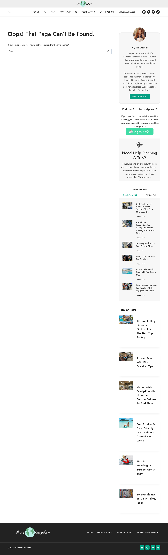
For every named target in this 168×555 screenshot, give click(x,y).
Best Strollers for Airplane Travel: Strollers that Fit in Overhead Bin (144, 208)
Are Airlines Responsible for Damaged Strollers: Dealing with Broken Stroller (145, 228)
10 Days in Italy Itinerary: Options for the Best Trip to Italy (146, 329)
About (36, 12)
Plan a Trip (49, 12)
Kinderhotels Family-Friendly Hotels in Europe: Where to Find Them (146, 395)
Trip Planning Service (147, 532)
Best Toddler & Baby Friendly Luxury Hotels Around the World (146, 432)
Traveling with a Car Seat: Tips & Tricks (145, 245)
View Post (141, 217)
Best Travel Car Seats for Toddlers (145, 258)
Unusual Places (127, 12)
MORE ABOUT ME (140, 96)
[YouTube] (153, 12)
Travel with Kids (68, 12)
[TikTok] (158, 12)
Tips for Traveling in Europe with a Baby (146, 467)
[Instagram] (148, 12)
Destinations (88, 12)
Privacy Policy (104, 532)
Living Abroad (107, 12)
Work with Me (123, 532)
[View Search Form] (9, 12)
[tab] (139, 190)
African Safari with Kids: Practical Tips (145, 362)
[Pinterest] (158, 547)
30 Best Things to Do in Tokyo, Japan (146, 499)
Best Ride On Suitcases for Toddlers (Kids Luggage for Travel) (146, 288)
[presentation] (127, 205)
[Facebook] (144, 12)
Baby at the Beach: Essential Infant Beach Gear (146, 272)
